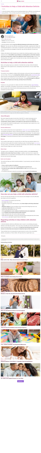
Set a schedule (5, 200)
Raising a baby (3, 360)
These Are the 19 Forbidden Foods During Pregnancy (13, 327)
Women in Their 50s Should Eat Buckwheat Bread (13, 293)
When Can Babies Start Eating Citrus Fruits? (11, 276)
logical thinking (34, 84)
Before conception (4, 309)
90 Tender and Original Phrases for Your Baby (12, 378)
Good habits (3, 292)
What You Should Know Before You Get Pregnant (13, 310)
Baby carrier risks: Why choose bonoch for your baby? (14, 259)
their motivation (5, 216)
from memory (37, 143)
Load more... (20, 381)
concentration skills (35, 74)
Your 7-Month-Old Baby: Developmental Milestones (13, 344)
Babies (2, 258)
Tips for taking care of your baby (7, 343)
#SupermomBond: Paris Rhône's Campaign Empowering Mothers (16, 361)
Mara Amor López (12, 37)
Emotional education (5, 377)
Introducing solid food (5, 275)
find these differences (8, 134)
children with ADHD (26, 129)
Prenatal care (3, 326)
